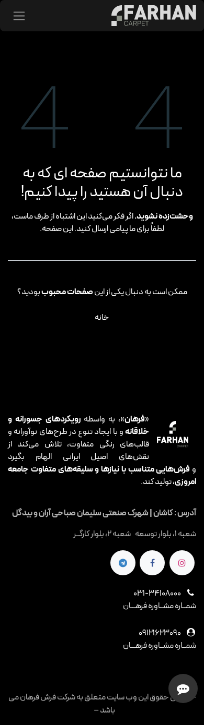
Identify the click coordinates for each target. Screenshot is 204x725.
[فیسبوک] (152, 562)
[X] (122, 562)
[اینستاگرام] (182, 562)
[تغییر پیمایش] (19, 15)
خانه (102, 317)
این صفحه (57, 229)
